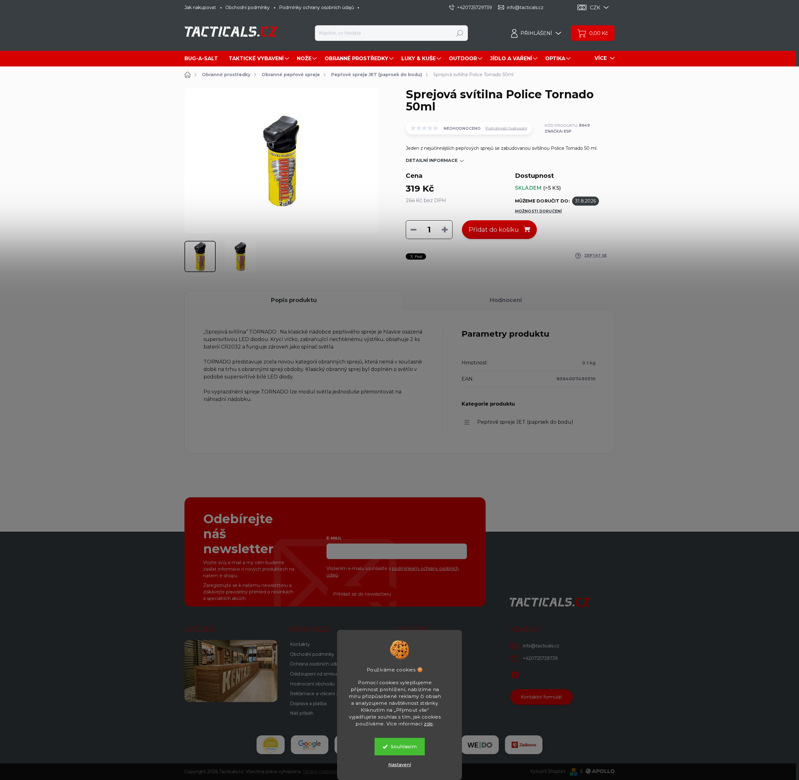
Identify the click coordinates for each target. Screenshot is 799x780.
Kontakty (300, 644)
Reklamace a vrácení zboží (318, 693)
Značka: (558, 131)
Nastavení (399, 765)
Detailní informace (432, 160)
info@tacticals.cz (541, 646)
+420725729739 (540, 658)
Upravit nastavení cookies (330, 771)
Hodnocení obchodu (312, 684)
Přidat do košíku (493, 229)
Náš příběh (301, 713)
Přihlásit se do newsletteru (362, 594)
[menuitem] (203, 58)
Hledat (460, 33)
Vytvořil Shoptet (548, 771)
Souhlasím (404, 746)
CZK (595, 8)
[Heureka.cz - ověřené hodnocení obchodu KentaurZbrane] (270, 745)
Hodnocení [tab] (506, 300)
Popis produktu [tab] (294, 300)
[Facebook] (515, 674)
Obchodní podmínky (247, 7)
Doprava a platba (308, 703)
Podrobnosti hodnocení (506, 128)
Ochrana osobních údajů (316, 664)
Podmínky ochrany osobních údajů (316, 7)
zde (428, 724)
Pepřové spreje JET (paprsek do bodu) (525, 422)
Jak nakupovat (200, 7)
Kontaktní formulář (541, 697)
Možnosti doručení (538, 211)
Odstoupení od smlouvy (316, 674)
